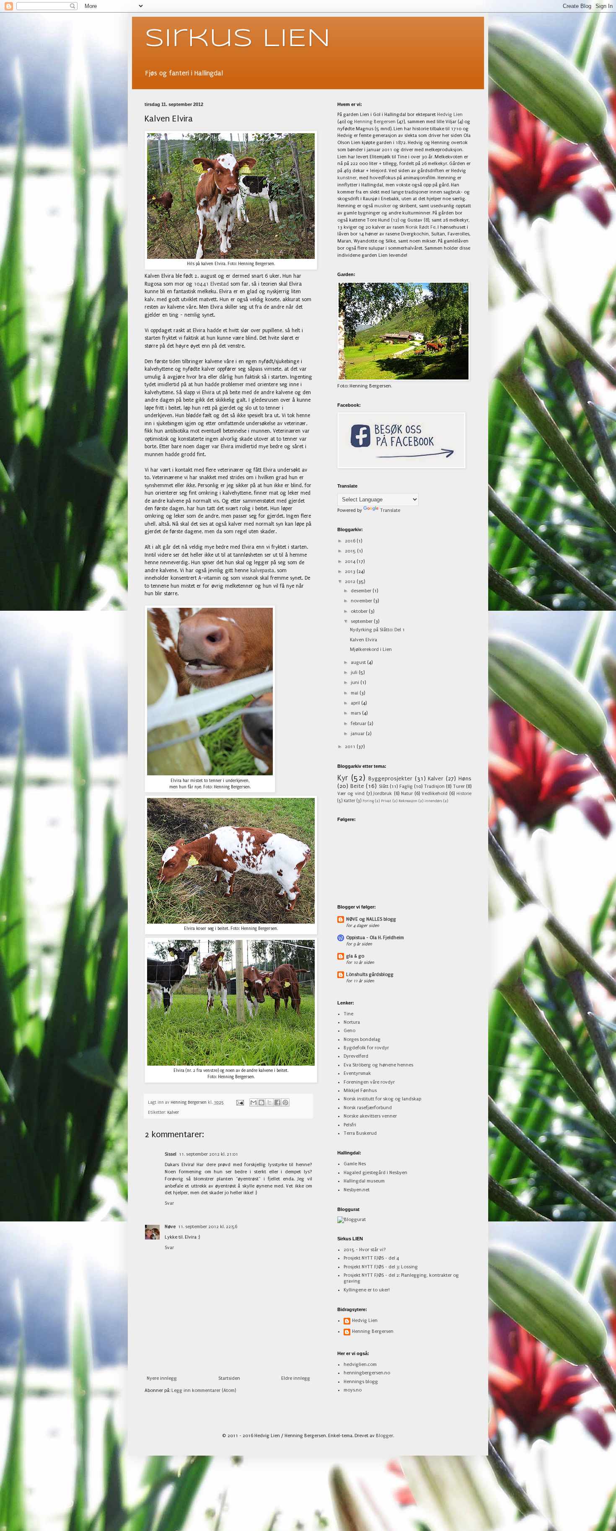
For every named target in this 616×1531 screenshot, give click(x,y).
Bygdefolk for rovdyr (366, 1048)
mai (355, 693)
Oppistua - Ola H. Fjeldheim (375, 937)
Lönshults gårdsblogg (369, 974)
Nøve (170, 1226)
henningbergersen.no (367, 1373)
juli (355, 672)
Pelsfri (350, 1125)
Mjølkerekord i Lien (371, 649)
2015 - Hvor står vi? (365, 1249)
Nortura (352, 1022)
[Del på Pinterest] (285, 1102)
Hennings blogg (361, 1381)
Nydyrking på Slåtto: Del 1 (377, 630)
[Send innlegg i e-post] (239, 1102)
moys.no (353, 1390)
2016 (351, 541)
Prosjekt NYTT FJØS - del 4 (371, 1258)
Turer (459, 786)
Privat (386, 801)
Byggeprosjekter (390, 778)
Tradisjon (434, 786)
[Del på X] (269, 1102)
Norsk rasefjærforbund (368, 1107)
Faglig (406, 786)
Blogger (384, 1435)
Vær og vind (351, 793)
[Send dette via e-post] (253, 1102)
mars (356, 713)
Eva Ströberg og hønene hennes (378, 1065)
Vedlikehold (435, 793)
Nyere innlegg (162, 1378)
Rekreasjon (408, 801)
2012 (351, 581)
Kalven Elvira (363, 640)
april (356, 703)
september (362, 621)
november (362, 601)
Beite (357, 786)
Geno (349, 1030)
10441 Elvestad (212, 284)
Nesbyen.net (357, 1190)
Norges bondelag (362, 1039)
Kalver (173, 1112)
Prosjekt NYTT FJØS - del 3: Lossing (381, 1267)
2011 (351, 746)
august (359, 662)
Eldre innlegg (295, 1378)
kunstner (347, 178)
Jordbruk (382, 793)
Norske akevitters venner (370, 1116)
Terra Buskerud (360, 1133)
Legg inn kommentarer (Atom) (203, 1390)
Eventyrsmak (357, 1073)
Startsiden (229, 1378)
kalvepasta (262, 570)
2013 (351, 571)
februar (359, 723)
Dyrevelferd (356, 1056)
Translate (390, 510)
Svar (169, 1203)
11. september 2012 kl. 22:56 (207, 1226)
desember (362, 591)
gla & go (355, 956)
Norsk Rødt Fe (420, 227)
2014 (351, 561)
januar (358, 733)
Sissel (170, 1154)
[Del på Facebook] (277, 1102)
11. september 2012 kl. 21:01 (208, 1154)
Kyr (342, 777)
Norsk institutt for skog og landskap (382, 1099)
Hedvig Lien (450, 114)
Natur (407, 793)
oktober (360, 611)
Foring (368, 801)
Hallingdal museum (364, 1181)
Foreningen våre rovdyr (369, 1082)
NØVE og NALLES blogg (371, 919)
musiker (382, 206)
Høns (464, 778)
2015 (351, 551)
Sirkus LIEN (238, 39)
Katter (349, 800)
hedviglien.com (360, 1364)
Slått (383, 786)
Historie (463, 793)
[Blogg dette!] (261, 1102)
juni (355, 682)
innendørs (433, 801)
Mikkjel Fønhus (360, 1090)
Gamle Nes (355, 1164)
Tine (348, 1014)
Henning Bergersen (375, 121)
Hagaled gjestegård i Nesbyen (375, 1172)
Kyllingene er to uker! (367, 1290)
